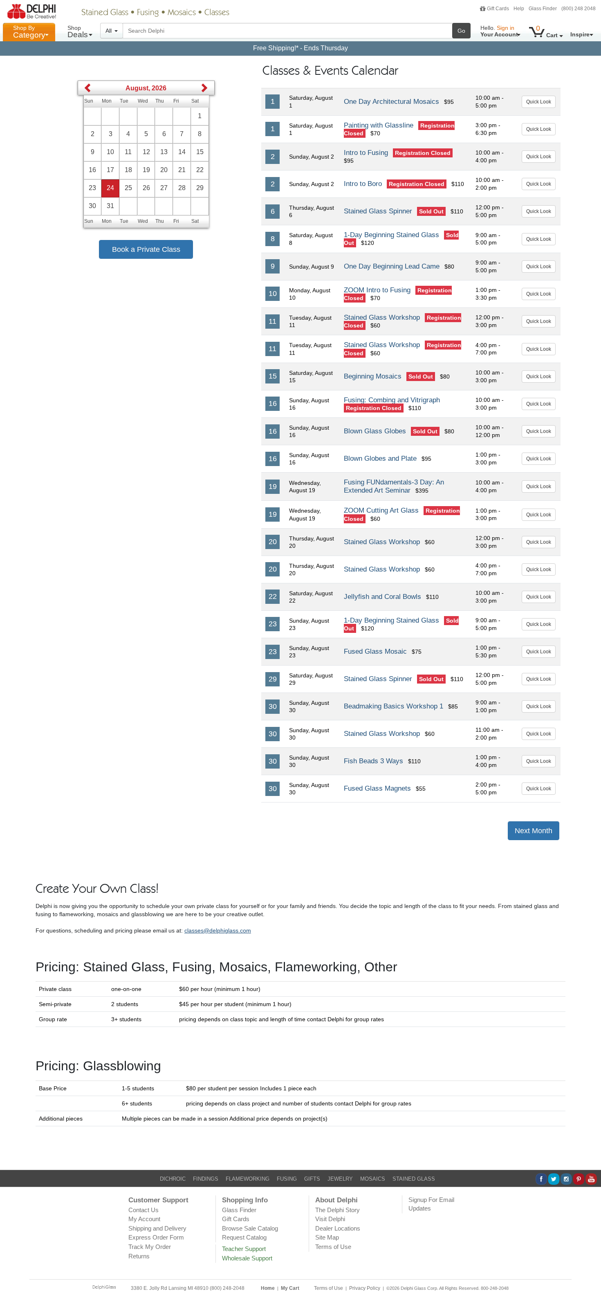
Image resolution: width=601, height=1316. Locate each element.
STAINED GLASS (413, 1179)
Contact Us (143, 1209)
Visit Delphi (330, 1218)
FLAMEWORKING (247, 1179)
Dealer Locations (337, 1228)
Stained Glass (104, 13)
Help (519, 8)
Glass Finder (543, 8)
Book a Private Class (146, 249)
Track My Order (149, 1246)
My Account (144, 1218)
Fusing (148, 13)
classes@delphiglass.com (217, 930)
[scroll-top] (589, 1293)
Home (268, 1288)
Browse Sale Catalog (250, 1228)
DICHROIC (173, 1179)
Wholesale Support (247, 1258)
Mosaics (182, 13)
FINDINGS (205, 1179)
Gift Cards (498, 8)
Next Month (533, 831)
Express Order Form (156, 1237)
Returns (139, 1256)
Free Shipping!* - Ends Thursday (300, 48)
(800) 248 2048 (578, 8)
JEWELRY (340, 1179)
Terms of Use (333, 1246)
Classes (216, 13)
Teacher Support (244, 1248)
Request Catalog (244, 1237)
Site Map (327, 1237)
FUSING (287, 1179)
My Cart (290, 1288)
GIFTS (312, 1179)
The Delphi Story (337, 1209)
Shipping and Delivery (157, 1228)
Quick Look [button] (538, 102)
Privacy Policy (364, 1288)
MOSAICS (372, 1179)
